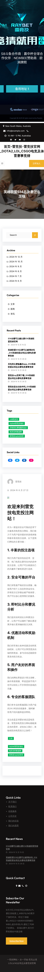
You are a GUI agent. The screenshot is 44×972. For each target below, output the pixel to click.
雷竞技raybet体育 (17, 436)
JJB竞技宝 (14, 419)
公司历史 (12, 816)
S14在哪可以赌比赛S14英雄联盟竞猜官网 (21, 340)
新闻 (13, 309)
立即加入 (36, 163)
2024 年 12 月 (15, 257)
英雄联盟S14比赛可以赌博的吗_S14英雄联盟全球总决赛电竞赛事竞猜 (22, 353)
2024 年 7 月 (15, 276)
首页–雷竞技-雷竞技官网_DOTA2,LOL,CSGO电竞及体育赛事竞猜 (22, 151)
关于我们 (12, 802)
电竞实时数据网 (16, 432)
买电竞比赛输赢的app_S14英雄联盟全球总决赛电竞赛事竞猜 (21, 365)
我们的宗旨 (13, 821)
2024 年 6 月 (15, 281)
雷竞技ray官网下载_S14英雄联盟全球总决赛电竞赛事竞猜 (21, 376)
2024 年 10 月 (16, 261)
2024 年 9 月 (15, 266)
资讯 (13, 314)
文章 (13, 304)
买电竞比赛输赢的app (18, 428)
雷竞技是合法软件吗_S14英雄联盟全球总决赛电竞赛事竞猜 (22, 388)
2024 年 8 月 (15, 271)
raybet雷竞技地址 (17, 423)
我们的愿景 (13, 825)
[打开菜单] (2, 163)
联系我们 (12, 806)
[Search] (35, 235)
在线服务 (12, 811)
